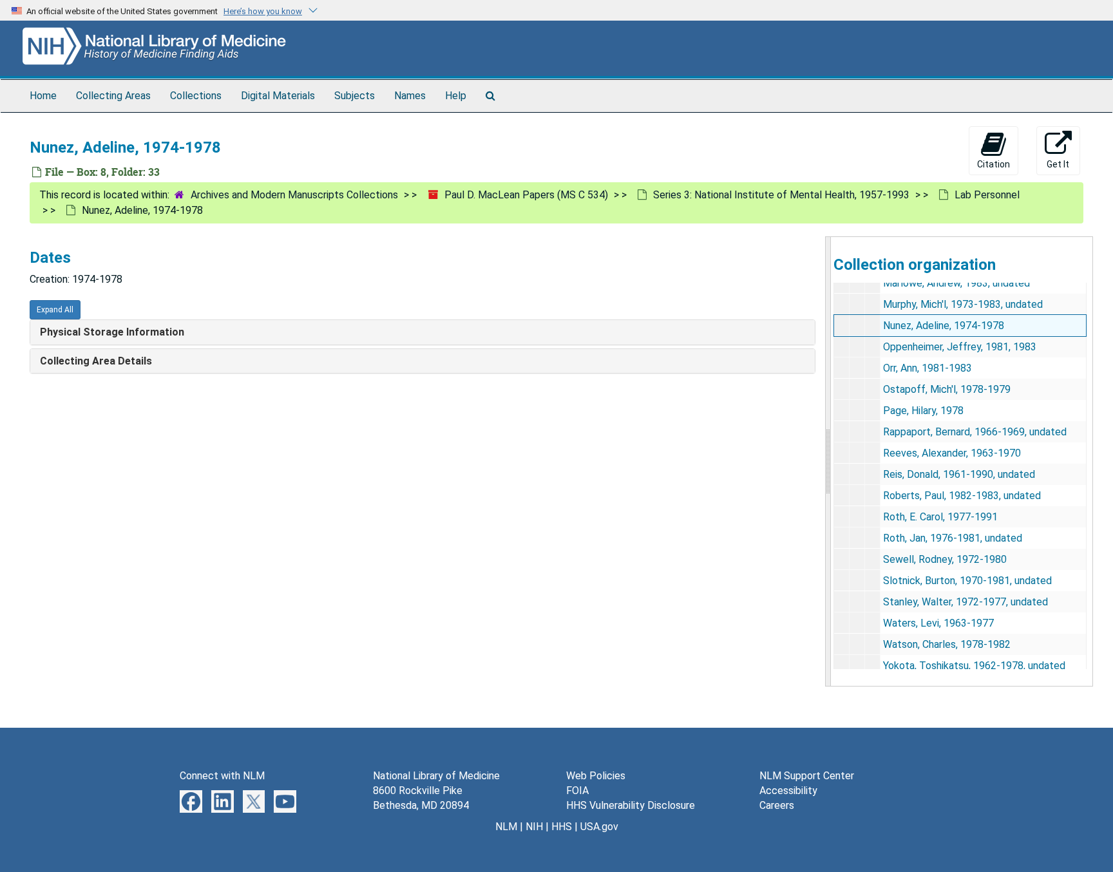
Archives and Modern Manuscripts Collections (294, 195)
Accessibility (788, 790)
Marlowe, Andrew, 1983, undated (956, 283)
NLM (506, 826)
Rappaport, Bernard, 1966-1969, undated (975, 432)
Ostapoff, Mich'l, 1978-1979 (947, 389)
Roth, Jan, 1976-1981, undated (952, 538)
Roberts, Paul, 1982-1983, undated (962, 495)
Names (410, 96)
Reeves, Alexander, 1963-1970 (952, 453)
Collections (196, 96)
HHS (561, 826)
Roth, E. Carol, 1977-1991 (940, 517)
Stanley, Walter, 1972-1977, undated (965, 602)
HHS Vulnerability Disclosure (630, 805)
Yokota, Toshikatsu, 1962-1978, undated (974, 665)
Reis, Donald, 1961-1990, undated (959, 474)
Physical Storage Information (112, 332)
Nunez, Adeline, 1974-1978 (943, 325)
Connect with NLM (222, 776)
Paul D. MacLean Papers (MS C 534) (526, 195)
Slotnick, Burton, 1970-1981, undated (967, 580)
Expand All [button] (55, 309)
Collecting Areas (113, 96)
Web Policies (595, 776)
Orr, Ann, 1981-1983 (927, 368)
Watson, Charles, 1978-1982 (947, 644)
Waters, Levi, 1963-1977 (938, 623)
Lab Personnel (987, 195)
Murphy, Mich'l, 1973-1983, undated (963, 304)
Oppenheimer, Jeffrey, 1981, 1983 (959, 347)
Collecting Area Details (96, 361)
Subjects (354, 96)
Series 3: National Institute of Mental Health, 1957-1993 (781, 195)
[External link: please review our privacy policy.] (191, 801)
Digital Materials (278, 96)
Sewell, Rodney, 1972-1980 (945, 559)
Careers (776, 805)
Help (455, 96)
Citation (993, 164)
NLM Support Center (806, 776)
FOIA (577, 790)
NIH (534, 826)
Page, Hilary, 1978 (923, 410)
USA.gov (599, 826)
